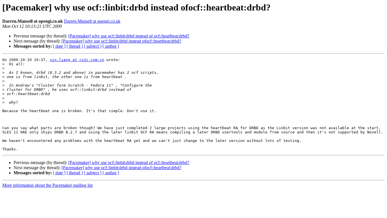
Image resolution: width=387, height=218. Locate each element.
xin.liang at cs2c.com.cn (77, 60)
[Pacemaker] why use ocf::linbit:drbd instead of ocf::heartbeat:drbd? (128, 35)
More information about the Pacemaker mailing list (47, 185)
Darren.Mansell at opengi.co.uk (92, 21)
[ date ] (59, 46)
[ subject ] (92, 46)
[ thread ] (75, 46)
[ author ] (111, 46)
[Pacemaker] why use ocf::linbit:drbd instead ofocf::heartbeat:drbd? (121, 41)
